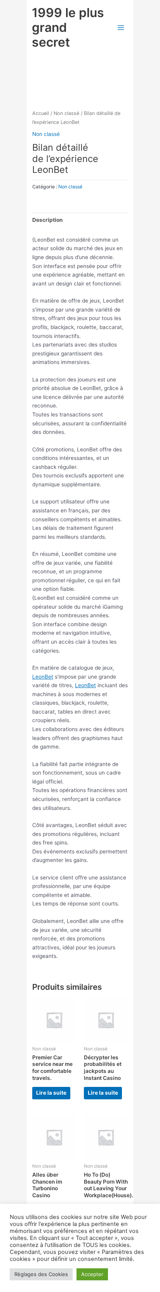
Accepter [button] (92, 1274)
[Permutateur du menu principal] (120, 27)
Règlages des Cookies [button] (41, 1274)
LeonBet (42, 677)
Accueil (40, 113)
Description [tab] (47, 220)
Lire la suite (51, 1093)
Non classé (66, 113)
